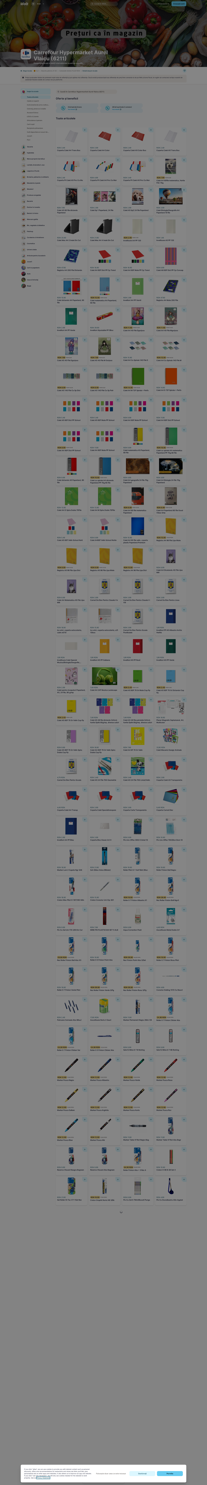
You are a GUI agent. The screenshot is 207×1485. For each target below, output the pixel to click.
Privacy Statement (43, 1478)
